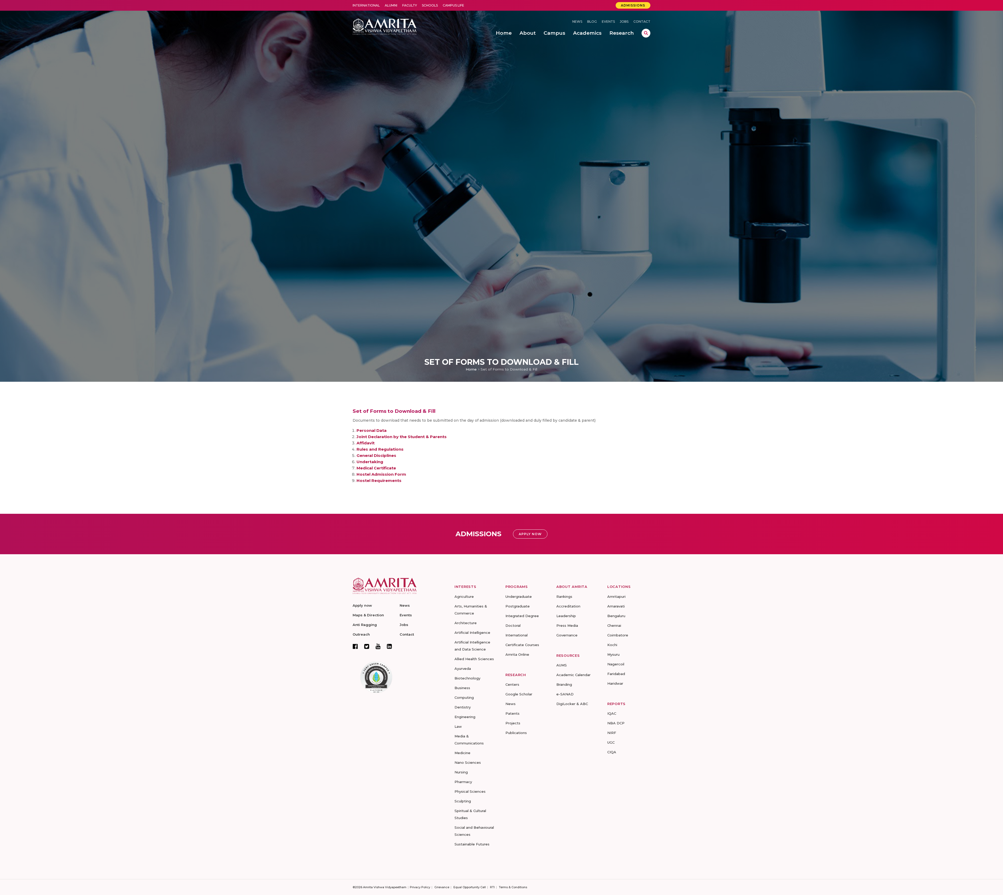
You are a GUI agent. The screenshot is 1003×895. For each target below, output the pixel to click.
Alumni (391, 5)
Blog (592, 21)
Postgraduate (517, 606)
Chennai (614, 625)
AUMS (561, 665)
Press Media (567, 625)
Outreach (361, 634)
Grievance (441, 887)
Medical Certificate (376, 468)
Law (458, 726)
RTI (492, 887)
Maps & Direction (368, 615)
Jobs (624, 21)
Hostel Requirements (379, 480)
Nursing (461, 772)
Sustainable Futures (471, 844)
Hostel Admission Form (381, 474)
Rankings (564, 596)
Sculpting (462, 801)
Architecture (465, 623)
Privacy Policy (420, 887)
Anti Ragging (365, 625)
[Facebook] (355, 646)
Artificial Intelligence (472, 632)
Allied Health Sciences (474, 659)
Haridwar (615, 683)
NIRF (611, 733)
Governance (567, 635)
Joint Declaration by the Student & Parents (402, 436)
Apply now (362, 605)
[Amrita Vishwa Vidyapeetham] (385, 26)
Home (471, 369)
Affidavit (366, 442)
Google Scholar (518, 694)
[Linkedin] (389, 646)
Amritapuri (616, 596)
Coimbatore (617, 635)
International (366, 5)
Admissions (633, 5)
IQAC (611, 713)
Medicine (462, 753)
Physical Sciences (470, 791)
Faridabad (616, 674)
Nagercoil (615, 664)
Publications (516, 733)
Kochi (612, 645)
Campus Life (453, 5)
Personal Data (372, 430)
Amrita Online (517, 654)
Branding (564, 684)
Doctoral (513, 625)
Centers (512, 684)
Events (608, 21)
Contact (641, 21)
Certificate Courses (522, 645)
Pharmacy (463, 782)
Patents (512, 713)
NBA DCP (616, 723)
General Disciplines (376, 455)
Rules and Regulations (380, 449)
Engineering (464, 717)
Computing (464, 697)
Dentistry (462, 707)
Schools (430, 5)
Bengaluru (616, 616)
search (646, 33)
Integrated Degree (522, 616)
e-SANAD (565, 694)
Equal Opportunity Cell (469, 887)
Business (462, 688)
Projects (512, 723)
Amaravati (616, 606)
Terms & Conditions (513, 887)
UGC (611, 742)
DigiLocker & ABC (572, 704)
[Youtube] (378, 646)
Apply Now (530, 534)
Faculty (409, 5)
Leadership (566, 616)
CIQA (611, 752)
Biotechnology (467, 678)
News (577, 21)
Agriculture (464, 596)
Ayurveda (462, 668)
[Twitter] (366, 646)
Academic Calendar (573, 675)
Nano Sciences (467, 762)
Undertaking (370, 461)
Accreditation (568, 606)
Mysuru (613, 654)
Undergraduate (518, 596)
